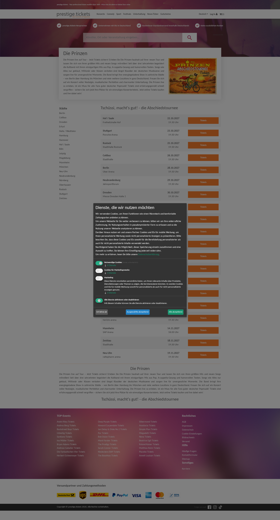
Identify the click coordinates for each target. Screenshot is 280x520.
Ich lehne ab (101, 312)
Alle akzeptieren (176, 312)
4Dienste (110, 265)
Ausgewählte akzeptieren (138, 312)
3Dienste (110, 273)
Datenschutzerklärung (148, 254)
